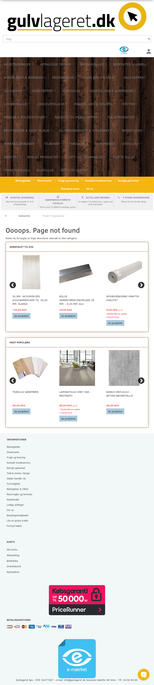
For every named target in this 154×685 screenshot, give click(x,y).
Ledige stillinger (15, 504)
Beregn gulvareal (128, 180)
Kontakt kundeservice (98, 180)
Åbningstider (23, 180)
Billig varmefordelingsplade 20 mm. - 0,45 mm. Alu (76, 300)
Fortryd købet (14, 525)
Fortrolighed (13, 483)
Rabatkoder (13, 499)
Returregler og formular (19, 494)
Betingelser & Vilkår (17, 488)
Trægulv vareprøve (25, 392)
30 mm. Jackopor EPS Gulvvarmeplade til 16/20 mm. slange (30, 300)
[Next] (141, 285)
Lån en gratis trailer (17, 520)
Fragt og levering (68, 180)
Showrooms (44, 180)
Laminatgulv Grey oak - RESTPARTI (75, 393)
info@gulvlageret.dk (75, 679)
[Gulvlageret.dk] (77, 16)
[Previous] (13, 285)
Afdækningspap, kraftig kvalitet (122, 298)
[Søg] (149, 39)
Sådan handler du (16, 478)
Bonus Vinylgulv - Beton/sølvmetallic (119, 393)
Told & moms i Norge (18, 473)
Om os (89, 188)
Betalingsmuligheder (18, 515)
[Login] (149, 51)
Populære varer (70, 188)
